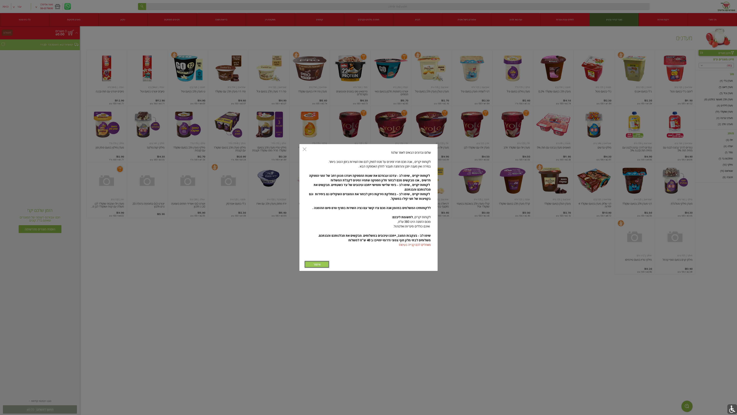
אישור (317, 264)
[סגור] (304, 149)
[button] (732, 409)
